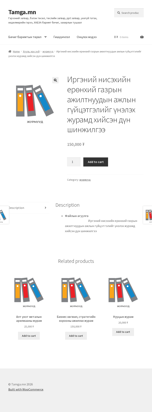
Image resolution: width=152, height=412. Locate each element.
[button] (55, 80)
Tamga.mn (22, 12)
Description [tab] (16, 208)
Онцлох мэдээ (87, 37)
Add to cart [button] (29, 336)
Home (16, 51)
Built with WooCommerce (25, 389)
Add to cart (96, 162)
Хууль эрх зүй (31, 51)
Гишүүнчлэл (61, 37)
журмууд (48, 51)
